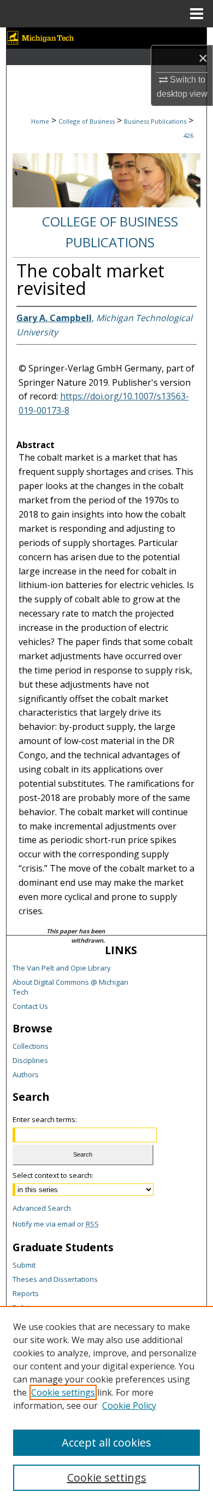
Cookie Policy (129, 1406)
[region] (106, 1405)
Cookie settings (63, 1392)
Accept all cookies (106, 1442)
